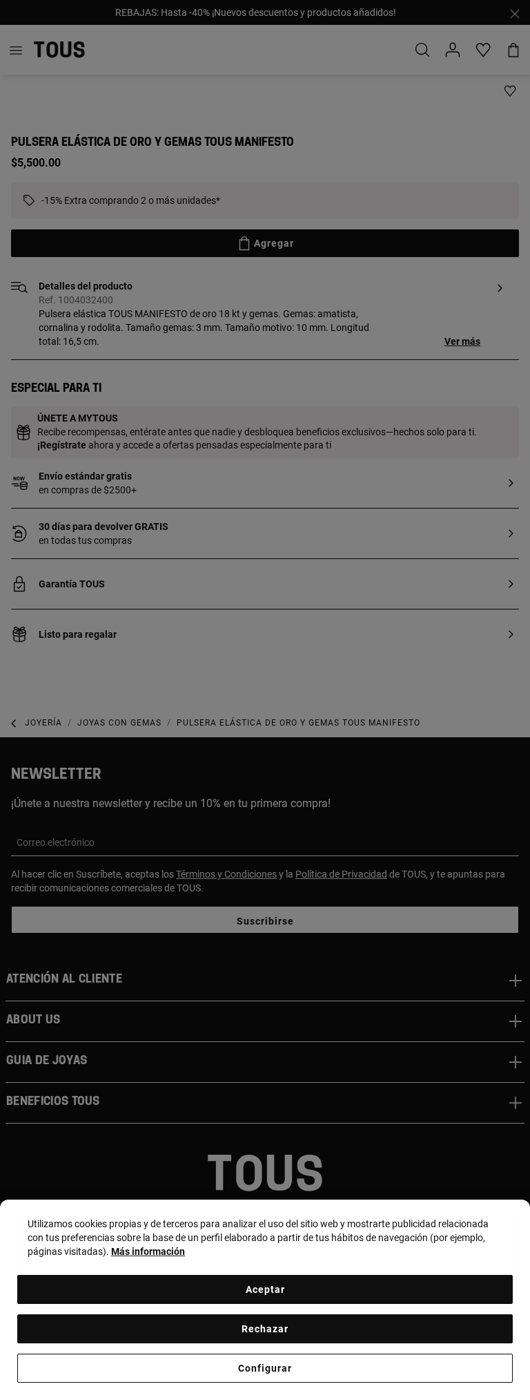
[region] (265, 1300)
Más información (148, 1251)
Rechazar (265, 1328)
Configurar (265, 1368)
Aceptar (265, 1289)
